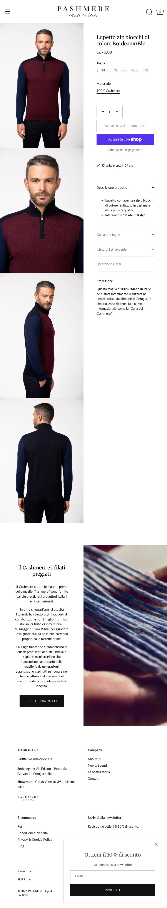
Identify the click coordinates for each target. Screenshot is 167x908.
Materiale (104, 83)
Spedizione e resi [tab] (109, 264)
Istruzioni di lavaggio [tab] (112, 249)
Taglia (101, 63)
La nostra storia (99, 772)
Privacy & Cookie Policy (34, 839)
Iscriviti (112, 890)
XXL (124, 70)
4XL (146, 70)
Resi (20, 826)
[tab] (125, 211)
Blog (20, 846)
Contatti (93, 778)
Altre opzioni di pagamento (125, 150)
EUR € (21, 879)
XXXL (135, 70)
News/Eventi (97, 765)
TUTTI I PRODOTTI (41, 701)
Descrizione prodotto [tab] (112, 187)
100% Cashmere (108, 91)
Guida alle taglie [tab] (108, 235)
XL (116, 70)
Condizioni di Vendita (32, 833)
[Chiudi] (156, 844)
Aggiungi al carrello (125, 126)
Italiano (21, 871)
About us (94, 759)
